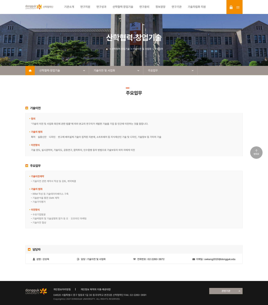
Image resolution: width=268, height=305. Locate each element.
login (231, 7)
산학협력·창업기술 (121, 48)
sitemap (237, 7)
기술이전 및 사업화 (142, 48)
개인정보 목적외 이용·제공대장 (96, 289)
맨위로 (256, 154)
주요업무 (158, 48)
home (30, 70)
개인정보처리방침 (62, 289)
